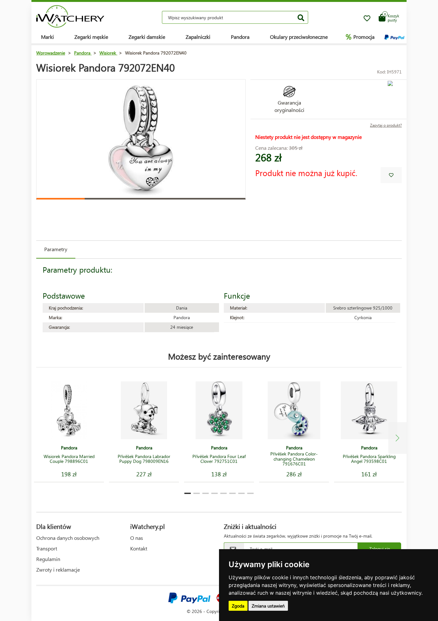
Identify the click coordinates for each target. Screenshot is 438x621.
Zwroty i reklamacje (58, 569)
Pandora (240, 36)
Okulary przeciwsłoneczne (299, 36)
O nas (136, 537)
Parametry (55, 249)
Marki (47, 36)
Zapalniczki (198, 36)
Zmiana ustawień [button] (268, 606)
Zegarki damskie (147, 36)
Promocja (360, 36)
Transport (46, 548)
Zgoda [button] (238, 606)
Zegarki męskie (91, 36)
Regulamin (48, 559)
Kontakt (138, 548)
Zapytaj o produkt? (386, 125)
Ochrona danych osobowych (67, 537)
